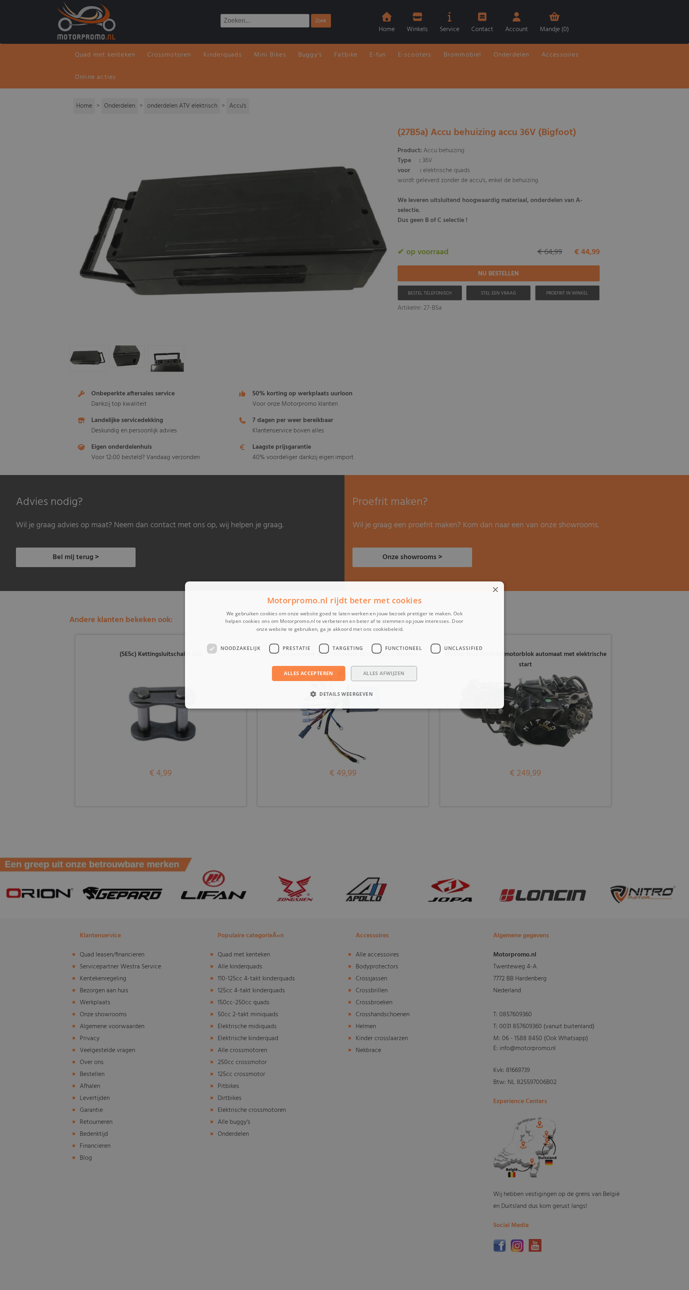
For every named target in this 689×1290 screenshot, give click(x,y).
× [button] (495, 590)
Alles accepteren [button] (308, 673)
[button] (344, 694)
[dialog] (344, 645)
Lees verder (419, 629)
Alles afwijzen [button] (384, 673)
